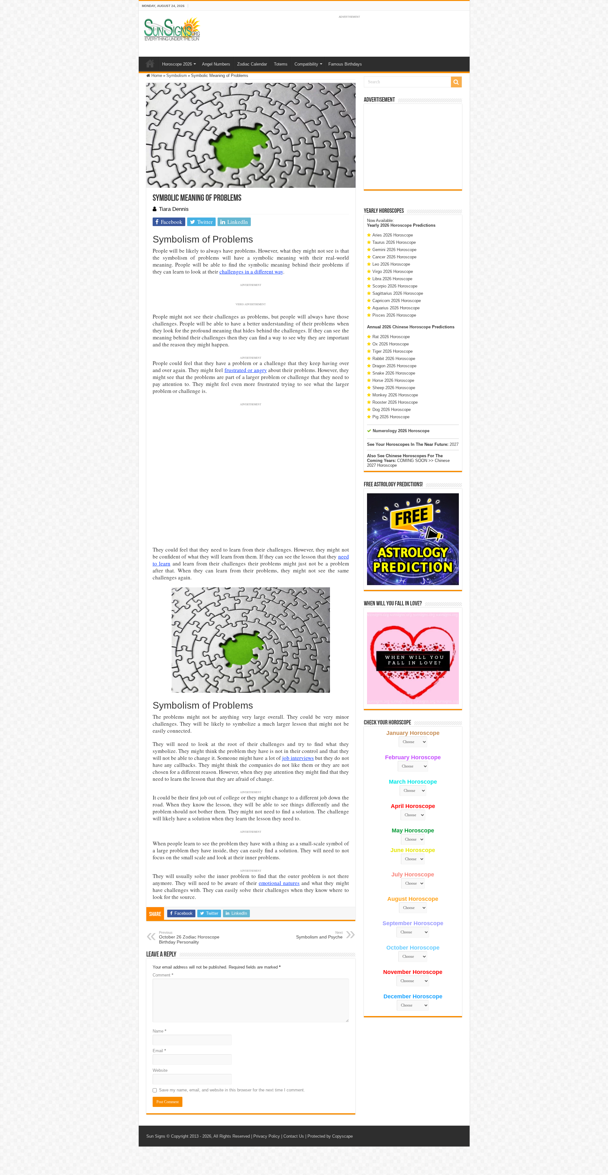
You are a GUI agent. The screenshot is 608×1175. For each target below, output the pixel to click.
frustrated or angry (246, 370)
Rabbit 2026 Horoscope (393, 358)
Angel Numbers (216, 64)
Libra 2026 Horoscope (392, 278)
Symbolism (176, 75)
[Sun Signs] (171, 28)
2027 (454, 444)
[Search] (456, 82)
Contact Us (293, 1136)
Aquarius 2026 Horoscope (396, 308)
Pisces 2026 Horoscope (394, 315)
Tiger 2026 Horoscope (392, 351)
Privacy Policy (266, 1136)
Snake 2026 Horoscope (393, 373)
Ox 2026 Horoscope (390, 344)
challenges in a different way (251, 271)
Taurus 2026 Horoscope (394, 242)
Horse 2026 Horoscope (393, 380)
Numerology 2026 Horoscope (401, 430)
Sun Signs (155, 1136)
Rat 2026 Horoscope (391, 336)
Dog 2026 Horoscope (391, 409)
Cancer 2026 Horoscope (394, 257)
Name (159, 1031)
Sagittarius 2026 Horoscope (397, 293)
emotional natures (279, 883)
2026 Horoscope (396, 225)
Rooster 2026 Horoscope (395, 402)
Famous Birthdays (345, 64)
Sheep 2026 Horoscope (393, 387)
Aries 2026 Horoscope (392, 235)
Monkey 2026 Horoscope (395, 395)
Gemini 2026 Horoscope (394, 249)
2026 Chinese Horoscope (406, 327)
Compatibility (306, 64)
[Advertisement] (412, 146)
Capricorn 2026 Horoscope (396, 300)
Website (160, 1070)
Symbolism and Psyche (319, 935)
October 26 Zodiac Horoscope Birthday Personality (189, 937)
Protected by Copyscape (330, 1136)
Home (150, 63)
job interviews (298, 757)
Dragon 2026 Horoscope (394, 365)
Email (159, 1050)
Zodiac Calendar (252, 64)
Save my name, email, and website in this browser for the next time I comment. (232, 1090)
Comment (163, 975)
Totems (281, 64)
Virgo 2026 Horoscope (392, 271)
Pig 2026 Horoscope (390, 416)
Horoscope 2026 (177, 64)
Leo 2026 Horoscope (391, 264)
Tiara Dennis (174, 209)
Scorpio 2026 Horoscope (394, 286)
